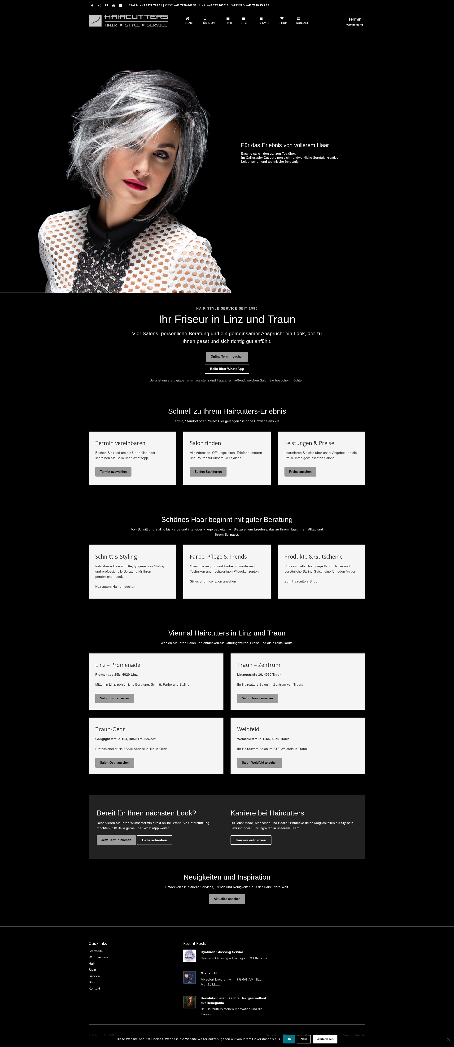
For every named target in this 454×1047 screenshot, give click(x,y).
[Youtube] (113, 5)
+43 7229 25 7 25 (257, 5)
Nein (304, 1039)
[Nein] (448, 1039)
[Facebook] (92, 5)
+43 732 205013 (217, 5)
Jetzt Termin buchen (116, 840)
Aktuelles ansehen (227, 899)
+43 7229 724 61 (151, 5)
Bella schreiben (154, 840)
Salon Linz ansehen (114, 698)
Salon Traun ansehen (257, 698)
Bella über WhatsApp (227, 369)
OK (289, 1039)
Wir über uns (98, 957)
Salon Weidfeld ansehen (259, 762)
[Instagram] (99, 5)
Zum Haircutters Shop (300, 581)
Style (92, 970)
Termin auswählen (113, 471)
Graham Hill (210, 973)
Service (94, 976)
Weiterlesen (325, 1039)
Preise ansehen (300, 471)
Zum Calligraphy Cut (268, 172)
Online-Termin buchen (227, 356)
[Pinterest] (106, 5)
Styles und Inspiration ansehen (213, 581)
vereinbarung (354, 21)
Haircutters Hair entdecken (115, 586)
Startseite (96, 951)
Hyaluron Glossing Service (222, 952)
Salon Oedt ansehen (115, 762)
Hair (92, 963)
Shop (92, 982)
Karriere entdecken (251, 840)
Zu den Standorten (208, 471)
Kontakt (94, 988)
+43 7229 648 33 (185, 5)
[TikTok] (120, 5)
